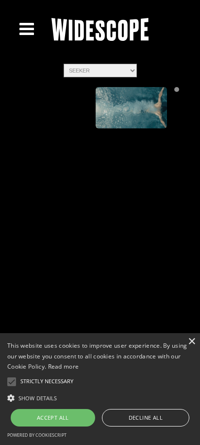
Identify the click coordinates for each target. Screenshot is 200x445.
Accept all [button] (53, 417)
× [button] (191, 341)
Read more (63, 366)
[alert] (100, 389)
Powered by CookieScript (37, 435)
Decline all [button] (146, 417)
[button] (100, 397)
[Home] (100, 39)
